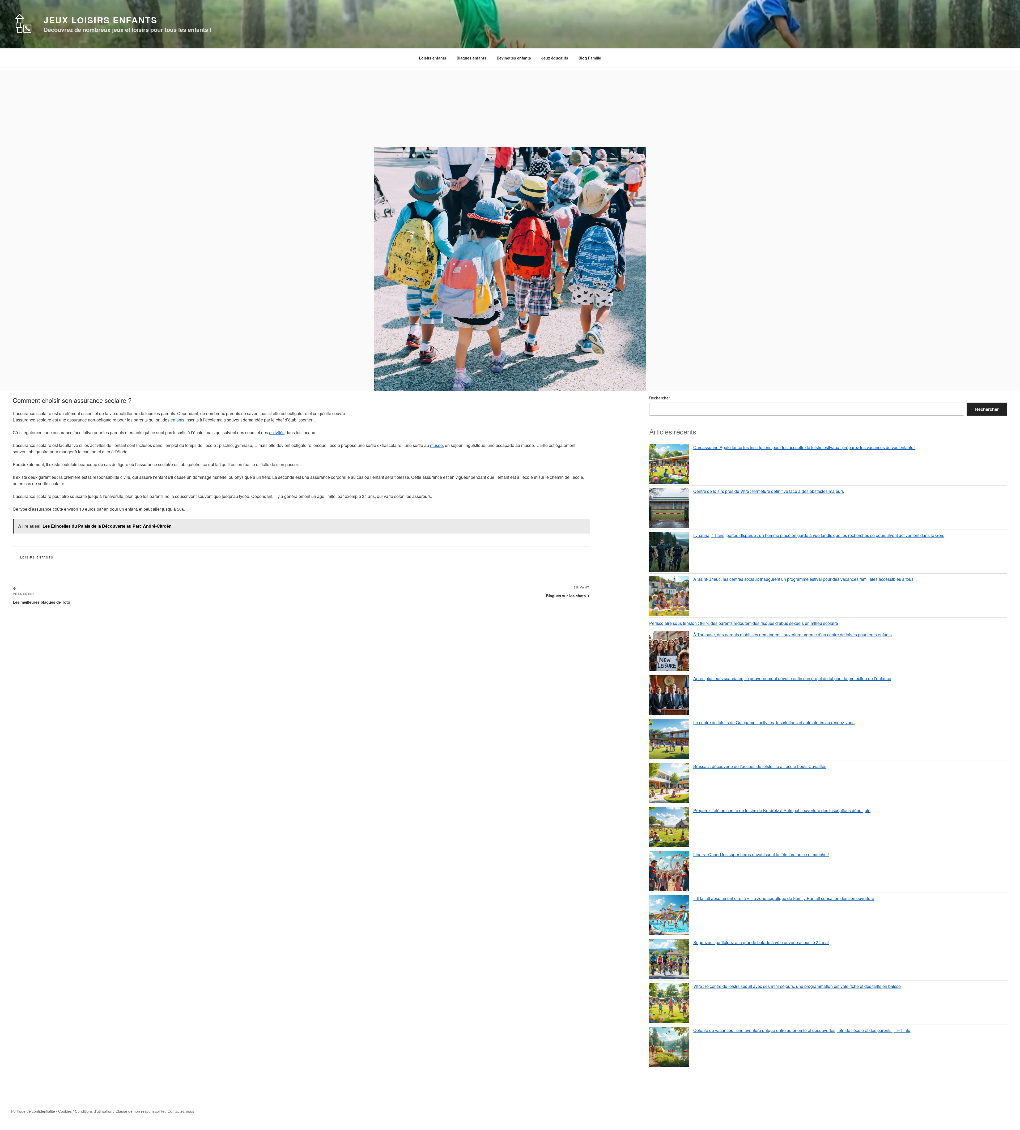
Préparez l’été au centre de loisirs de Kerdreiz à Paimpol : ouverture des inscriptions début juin (781, 810)
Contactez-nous (181, 1111)
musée (436, 445)
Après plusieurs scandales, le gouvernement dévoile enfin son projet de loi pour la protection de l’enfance (792, 678)
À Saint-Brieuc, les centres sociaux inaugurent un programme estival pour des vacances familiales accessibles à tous (803, 579)
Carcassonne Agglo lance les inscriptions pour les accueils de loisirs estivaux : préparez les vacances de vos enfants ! (804, 447)
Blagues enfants (471, 58)
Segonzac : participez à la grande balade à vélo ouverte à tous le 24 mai (761, 942)
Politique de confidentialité (33, 1111)
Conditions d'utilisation (93, 1111)
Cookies (65, 1111)
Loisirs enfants (432, 58)
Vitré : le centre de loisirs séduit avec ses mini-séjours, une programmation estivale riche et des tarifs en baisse (797, 986)
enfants (177, 420)
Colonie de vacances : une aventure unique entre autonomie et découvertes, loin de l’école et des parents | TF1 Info (801, 1030)
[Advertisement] (510, 107)
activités (276, 432)
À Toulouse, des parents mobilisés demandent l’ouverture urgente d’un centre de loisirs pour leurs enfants (792, 635)
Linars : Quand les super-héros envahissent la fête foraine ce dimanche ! (761, 854)
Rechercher (659, 397)
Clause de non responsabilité (140, 1111)
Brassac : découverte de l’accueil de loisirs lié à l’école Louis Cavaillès (759, 766)
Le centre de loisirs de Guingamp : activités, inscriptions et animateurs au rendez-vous (774, 722)
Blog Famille (590, 58)
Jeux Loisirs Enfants (100, 20)
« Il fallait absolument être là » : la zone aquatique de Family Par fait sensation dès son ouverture (783, 898)
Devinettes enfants (514, 58)
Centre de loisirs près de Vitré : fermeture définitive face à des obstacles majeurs (768, 491)
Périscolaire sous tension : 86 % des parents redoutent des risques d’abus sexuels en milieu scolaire (743, 623)
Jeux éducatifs (554, 58)
